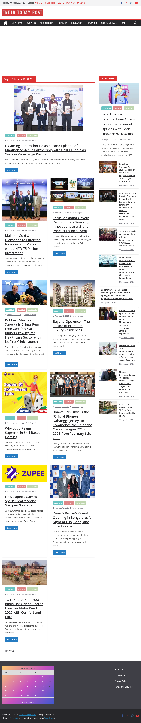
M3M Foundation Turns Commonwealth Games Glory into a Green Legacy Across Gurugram (127, 352)
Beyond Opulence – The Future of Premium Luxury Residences (71, 325)
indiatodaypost (30, 140)
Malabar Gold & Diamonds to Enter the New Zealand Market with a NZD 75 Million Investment (23, 244)
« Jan (24, 702)
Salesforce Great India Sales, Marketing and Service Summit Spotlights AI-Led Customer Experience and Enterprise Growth (117, 294)
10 (6, 686)
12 (21, 686)
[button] (116, 23)
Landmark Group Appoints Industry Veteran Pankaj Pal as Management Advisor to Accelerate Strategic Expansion (127, 322)
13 (28, 686)
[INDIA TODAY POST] (5, 23)
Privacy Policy (121, 681)
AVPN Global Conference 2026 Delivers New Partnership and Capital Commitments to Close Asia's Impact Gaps (127, 267)
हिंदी (123, 23)
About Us (119, 669)
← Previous (8, 650)
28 (35, 695)
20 (28, 690)
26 (21, 695)
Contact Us (120, 675)
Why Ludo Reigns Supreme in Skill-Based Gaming (23, 432)
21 (35, 690)
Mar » (31, 702)
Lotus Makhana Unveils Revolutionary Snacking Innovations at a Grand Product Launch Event (71, 224)
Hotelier (62, 23)
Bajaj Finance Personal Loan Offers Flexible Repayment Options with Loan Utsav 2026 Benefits (118, 124)
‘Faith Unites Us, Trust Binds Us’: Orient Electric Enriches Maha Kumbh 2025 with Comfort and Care (24, 608)
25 (13, 695)
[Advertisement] (70, 47)
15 (43, 686)
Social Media (108, 23)
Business (31, 23)
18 (13, 690)
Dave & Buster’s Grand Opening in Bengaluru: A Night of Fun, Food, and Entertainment (72, 519)
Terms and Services (124, 687)
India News (16, 23)
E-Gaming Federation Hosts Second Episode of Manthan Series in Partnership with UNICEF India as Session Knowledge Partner (45, 149)
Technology (46, 23)
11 (13, 686)
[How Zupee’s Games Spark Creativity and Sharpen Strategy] (24, 473)
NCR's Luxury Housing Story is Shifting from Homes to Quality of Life (127, 410)
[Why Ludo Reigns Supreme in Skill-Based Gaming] (24, 392)
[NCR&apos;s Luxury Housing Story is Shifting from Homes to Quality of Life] (108, 412)
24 (6, 695)
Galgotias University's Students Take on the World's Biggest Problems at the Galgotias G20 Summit (127, 173)
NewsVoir (92, 23)
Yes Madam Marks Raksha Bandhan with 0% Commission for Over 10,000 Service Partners (61, 4)
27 (28, 695)
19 (21, 690)
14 (35, 686)
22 (43, 690)
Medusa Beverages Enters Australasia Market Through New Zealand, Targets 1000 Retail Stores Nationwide (127, 382)
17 (6, 690)
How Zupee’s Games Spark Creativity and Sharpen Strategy (21, 500)
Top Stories (32, 135)
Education (76, 23)
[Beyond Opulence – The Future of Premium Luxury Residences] (72, 293)
